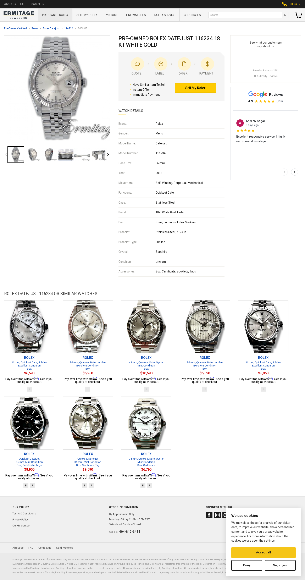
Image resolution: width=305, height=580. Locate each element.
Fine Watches (136, 15)
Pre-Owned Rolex (55, 15)
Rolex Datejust (51, 28)
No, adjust (280, 565)
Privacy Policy (20, 519)
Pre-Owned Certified (15, 28)
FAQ (23, 4)
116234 (68, 28)
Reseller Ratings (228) (265, 70)
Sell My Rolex (87, 15)
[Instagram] (217, 515)
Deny (246, 565)
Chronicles (192, 15)
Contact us (37, 4)
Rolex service (164, 15)
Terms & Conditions (24, 513)
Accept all (263, 552)
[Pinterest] (225, 515)
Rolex (35, 28)
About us (10, 4)
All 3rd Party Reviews (266, 76)
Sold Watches (64, 547)
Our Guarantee (20, 525)
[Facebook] (209, 515)
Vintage (112, 15)
